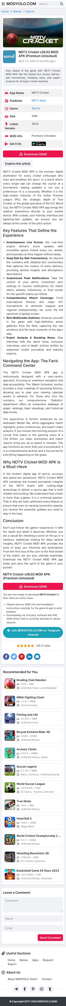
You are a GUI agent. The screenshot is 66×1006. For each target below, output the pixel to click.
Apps (35, 960)
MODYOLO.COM (21, 3)
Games (23, 960)
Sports (36, 108)
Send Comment (50, 937)
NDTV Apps (39, 100)
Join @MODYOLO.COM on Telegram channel (35, 632)
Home (11, 960)
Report (12, 964)
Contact (47, 979)
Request (48, 960)
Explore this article (17, 163)
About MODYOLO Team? (23, 979)
